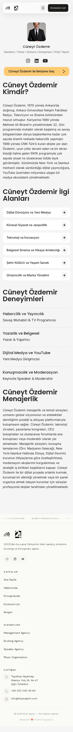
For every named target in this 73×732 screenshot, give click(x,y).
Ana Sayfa (10, 579)
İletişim (8, 612)
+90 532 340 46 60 (23, 690)
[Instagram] (7, 559)
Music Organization (15, 657)
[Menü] (43, 8)
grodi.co (49, 719)
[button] (36, 71)
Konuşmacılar (12, 596)
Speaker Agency (14, 649)
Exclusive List (12, 604)
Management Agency (17, 633)
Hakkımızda (11, 588)
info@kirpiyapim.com (24, 698)
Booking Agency (13, 641)
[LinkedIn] (15, 559)
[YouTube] (22, 559)
